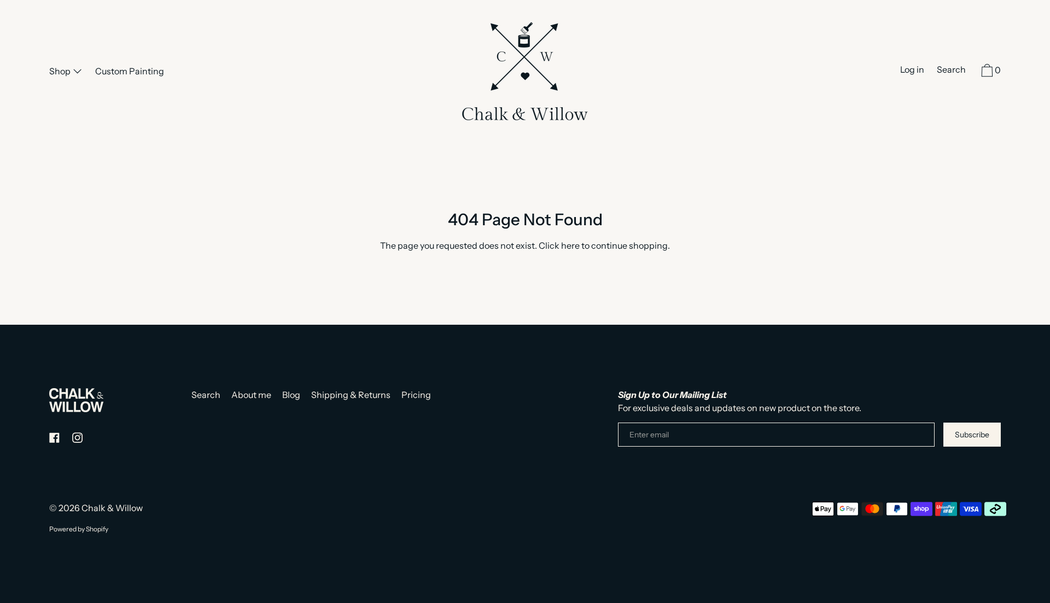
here (570, 245)
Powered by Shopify (78, 529)
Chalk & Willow (112, 507)
